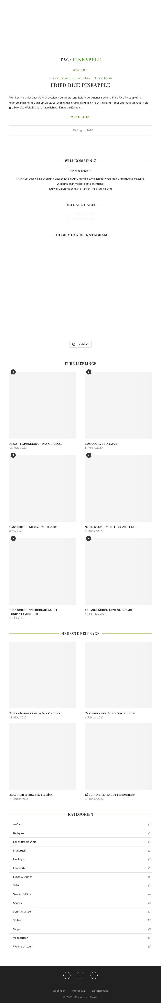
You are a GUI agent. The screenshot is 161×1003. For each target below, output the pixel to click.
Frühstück (82, 850)
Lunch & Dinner (84, 78)
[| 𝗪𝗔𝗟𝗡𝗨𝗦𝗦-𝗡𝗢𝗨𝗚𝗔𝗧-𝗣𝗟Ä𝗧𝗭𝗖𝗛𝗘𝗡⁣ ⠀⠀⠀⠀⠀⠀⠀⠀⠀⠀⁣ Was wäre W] (32, 323)
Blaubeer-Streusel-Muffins (30, 794)
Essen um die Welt (59, 78)
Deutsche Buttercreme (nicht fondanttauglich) (33, 612)
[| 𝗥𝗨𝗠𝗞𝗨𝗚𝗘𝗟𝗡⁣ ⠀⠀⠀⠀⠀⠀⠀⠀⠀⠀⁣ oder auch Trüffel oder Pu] (80, 323)
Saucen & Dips (82, 894)
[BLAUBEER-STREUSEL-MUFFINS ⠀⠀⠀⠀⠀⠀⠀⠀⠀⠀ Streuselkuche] (32, 260)
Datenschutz (100, 990)
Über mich (59, 990)
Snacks (82, 902)
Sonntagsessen (82, 911)
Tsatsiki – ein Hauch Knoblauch (110, 713)
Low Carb (82, 868)
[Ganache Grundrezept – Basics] (42, 488)
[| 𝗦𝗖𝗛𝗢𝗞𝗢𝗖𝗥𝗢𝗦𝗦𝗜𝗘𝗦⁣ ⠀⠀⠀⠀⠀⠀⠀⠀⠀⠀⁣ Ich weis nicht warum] (129, 291)
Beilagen (82, 833)
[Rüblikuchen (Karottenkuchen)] (118, 756)
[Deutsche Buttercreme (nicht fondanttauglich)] (42, 571)
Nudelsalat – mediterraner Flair (111, 527)
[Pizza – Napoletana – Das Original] (42, 405)
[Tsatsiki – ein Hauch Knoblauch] (118, 675)
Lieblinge (82, 859)
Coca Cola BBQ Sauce (101, 443)
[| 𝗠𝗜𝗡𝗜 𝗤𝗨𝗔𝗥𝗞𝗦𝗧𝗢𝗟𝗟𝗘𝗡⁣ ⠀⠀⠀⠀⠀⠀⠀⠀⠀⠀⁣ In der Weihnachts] (32, 291)
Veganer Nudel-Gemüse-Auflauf (109, 610)
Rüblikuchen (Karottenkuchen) (110, 794)
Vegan (82, 929)
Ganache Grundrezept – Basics (33, 527)
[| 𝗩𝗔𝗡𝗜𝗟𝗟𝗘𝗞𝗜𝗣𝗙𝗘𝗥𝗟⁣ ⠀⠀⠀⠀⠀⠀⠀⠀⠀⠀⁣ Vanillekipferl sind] (129, 323)
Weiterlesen (80, 116)
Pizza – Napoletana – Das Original (35, 443)
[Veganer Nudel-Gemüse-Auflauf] (118, 571)
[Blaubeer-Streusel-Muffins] (42, 756)
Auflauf (82, 824)
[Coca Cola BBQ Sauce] (118, 405)
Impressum (79, 990)
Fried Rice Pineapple (80, 85)
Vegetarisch (105, 78)
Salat (82, 885)
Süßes (82, 920)
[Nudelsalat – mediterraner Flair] (118, 488)
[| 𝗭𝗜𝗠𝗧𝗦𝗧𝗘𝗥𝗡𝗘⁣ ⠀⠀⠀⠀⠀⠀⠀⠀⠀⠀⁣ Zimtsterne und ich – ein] (80, 291)
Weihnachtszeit (82, 946)
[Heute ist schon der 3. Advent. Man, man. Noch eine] (129, 260)
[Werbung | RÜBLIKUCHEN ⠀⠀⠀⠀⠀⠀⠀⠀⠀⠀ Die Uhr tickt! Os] (80, 260)
